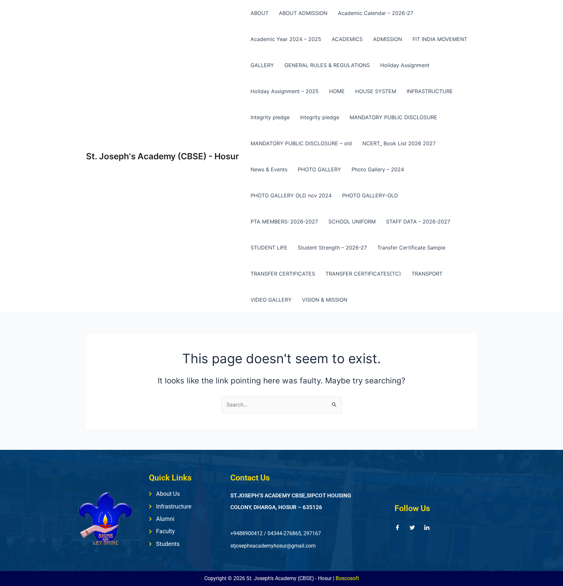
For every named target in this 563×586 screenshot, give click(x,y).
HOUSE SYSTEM (375, 91)
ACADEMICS (347, 39)
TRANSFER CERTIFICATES (283, 273)
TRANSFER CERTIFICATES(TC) (363, 273)
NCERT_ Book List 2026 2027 (399, 143)
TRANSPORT (426, 273)
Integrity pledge (270, 117)
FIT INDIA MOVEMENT (439, 39)
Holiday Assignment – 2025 (285, 91)
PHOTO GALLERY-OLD (370, 195)
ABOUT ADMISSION (303, 13)
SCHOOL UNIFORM (352, 221)
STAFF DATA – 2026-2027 (418, 221)
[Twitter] (412, 527)
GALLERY (262, 65)
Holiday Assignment (404, 65)
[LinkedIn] (427, 527)
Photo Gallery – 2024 (378, 169)
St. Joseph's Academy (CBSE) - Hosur (162, 156)
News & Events (269, 169)
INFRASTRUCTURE (430, 91)
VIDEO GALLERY (271, 299)
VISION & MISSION (324, 299)
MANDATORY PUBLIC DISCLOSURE (393, 117)
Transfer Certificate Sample (411, 247)
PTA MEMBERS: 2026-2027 (284, 221)
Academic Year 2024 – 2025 (286, 39)
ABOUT (259, 13)
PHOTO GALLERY (319, 169)
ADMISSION (387, 39)
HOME (337, 91)
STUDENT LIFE (269, 247)
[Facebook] (397, 527)
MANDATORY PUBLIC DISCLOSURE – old (301, 143)
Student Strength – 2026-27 (332, 247)
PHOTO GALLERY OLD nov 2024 (291, 195)
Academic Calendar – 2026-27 (375, 13)
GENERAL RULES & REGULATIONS (327, 65)
